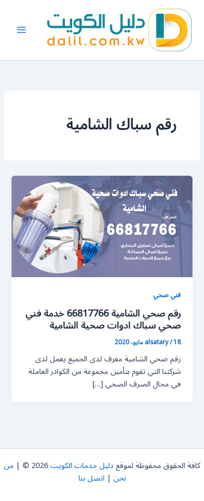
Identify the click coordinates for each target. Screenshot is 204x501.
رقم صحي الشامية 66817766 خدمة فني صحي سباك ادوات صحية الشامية (103, 319)
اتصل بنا (91, 478)
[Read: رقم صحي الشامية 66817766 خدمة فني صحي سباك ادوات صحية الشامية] (102, 226)
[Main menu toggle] (21, 30)
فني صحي (167, 295)
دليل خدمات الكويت (82, 466)
